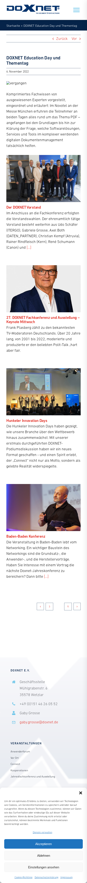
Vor (74, 38)
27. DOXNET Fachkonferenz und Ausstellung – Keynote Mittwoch (43, 319)
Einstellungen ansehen (43, 867)
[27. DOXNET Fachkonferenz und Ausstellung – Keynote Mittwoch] (43, 288)
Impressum (66, 877)
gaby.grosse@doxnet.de (39, 722)
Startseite (13, 25)
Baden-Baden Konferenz (25, 536)
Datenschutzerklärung (46, 877)
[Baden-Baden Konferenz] (43, 507)
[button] (81, 793)
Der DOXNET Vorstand (23, 207)
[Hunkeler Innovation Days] (43, 391)
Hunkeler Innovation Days (26, 420)
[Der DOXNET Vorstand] (43, 178)
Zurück (62, 38)
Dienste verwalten (42, 832)
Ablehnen (43, 855)
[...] (29, 247)
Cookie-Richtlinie (24, 877)
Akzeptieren (43, 844)
